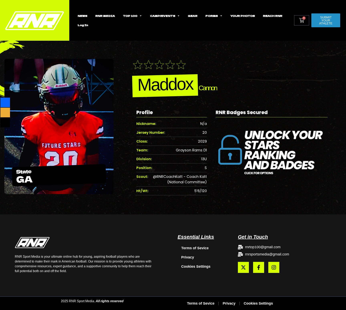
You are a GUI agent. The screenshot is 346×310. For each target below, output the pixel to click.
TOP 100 (130, 16)
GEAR (192, 16)
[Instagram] (273, 267)
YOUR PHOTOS (242, 16)
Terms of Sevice (195, 248)
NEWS (82, 16)
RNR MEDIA (105, 16)
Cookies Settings (195, 266)
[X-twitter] (243, 267)
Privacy (187, 257)
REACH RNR (272, 16)
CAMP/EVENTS (162, 16)
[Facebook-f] (258, 267)
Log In (83, 25)
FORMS (211, 16)
